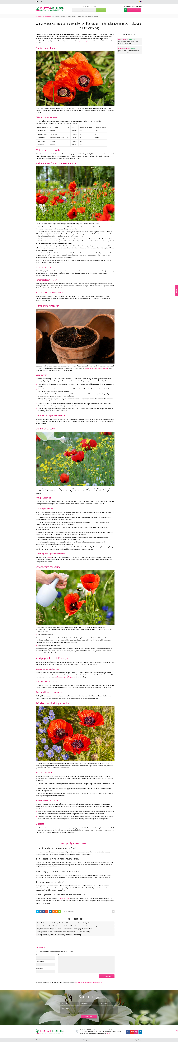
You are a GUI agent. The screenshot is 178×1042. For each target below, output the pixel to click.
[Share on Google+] (46, 911)
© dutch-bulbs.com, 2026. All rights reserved (47, 1040)
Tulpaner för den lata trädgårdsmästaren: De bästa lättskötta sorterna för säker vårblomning (67, 926)
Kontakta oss (41, 2)
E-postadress (41, 962)
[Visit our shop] (59, 911)
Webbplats (39, 968)
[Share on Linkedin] (50, 911)
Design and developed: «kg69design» (132, 1040)
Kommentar (62, 955)
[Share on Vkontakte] (40, 911)
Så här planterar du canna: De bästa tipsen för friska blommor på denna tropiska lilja (63, 932)
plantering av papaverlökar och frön (96, 368)
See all (108, 1033)
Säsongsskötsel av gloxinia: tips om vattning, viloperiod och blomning (59, 935)
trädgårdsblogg (82, 41)
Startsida (38, 16)
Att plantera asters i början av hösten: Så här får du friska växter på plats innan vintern (64, 929)
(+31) (90, 6)
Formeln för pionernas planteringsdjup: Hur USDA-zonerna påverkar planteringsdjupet (64, 923)
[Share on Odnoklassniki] (53, 911)
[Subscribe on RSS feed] (56, 911)
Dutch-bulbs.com (64, 898)
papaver (49, 557)
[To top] (113, 911)
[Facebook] (128, 1032)
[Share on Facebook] (37, 911)
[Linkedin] (140, 1032)
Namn (38, 955)
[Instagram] (136, 1032)
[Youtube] (132, 1032)
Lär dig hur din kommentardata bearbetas (88, 982)
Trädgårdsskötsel (47, 16)
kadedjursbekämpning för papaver (65, 677)
